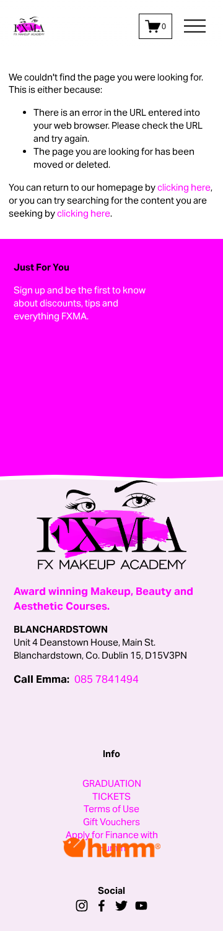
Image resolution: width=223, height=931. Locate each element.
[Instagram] (82, 905)
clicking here (184, 187)
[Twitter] (121, 905)
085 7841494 (106, 679)
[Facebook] (101, 905)
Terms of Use (111, 809)
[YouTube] (141, 905)
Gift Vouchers (111, 822)
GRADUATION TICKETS (111, 789)
